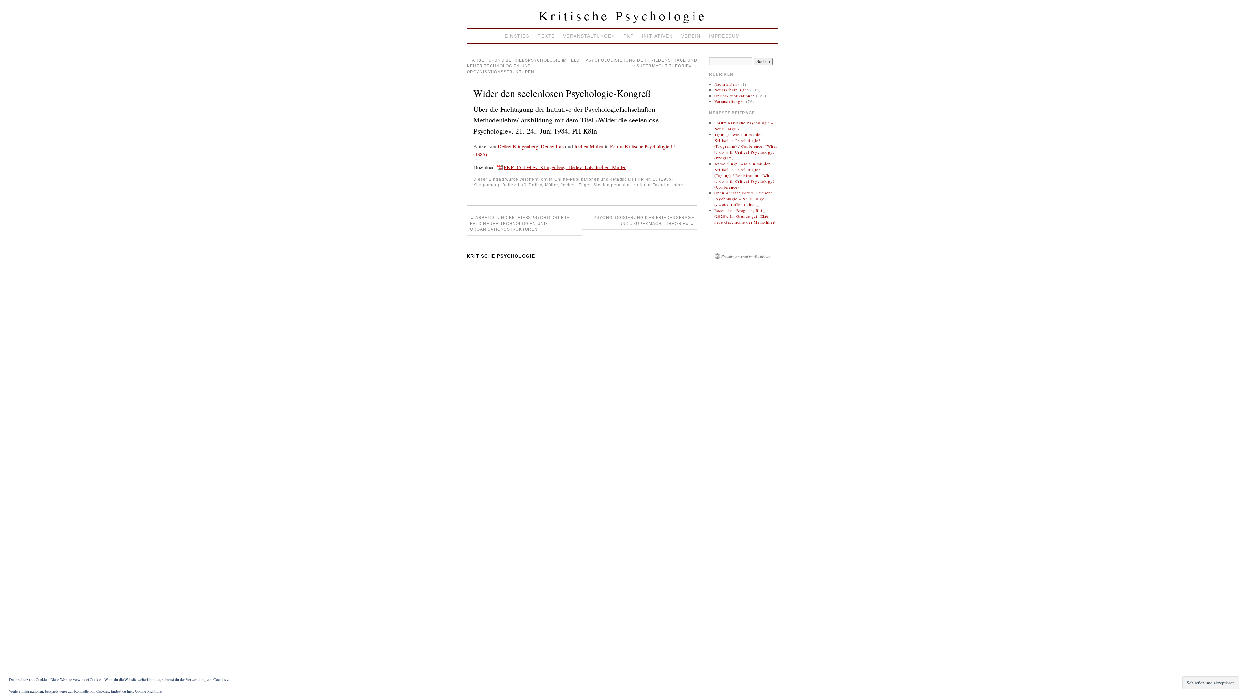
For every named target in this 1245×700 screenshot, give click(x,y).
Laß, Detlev (530, 185)
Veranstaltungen (589, 36)
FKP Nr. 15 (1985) (654, 179)
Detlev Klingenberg (518, 146)
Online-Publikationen (576, 179)
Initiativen (657, 36)
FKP (628, 36)
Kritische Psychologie (623, 15)
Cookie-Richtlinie (148, 691)
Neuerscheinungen (731, 89)
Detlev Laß (552, 146)
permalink (621, 185)
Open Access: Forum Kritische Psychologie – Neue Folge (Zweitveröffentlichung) (743, 198)
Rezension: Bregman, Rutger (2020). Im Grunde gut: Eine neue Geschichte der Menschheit (745, 216)
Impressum (724, 36)
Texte (546, 36)
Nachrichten (725, 84)
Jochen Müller (588, 146)
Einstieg (517, 36)
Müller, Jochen (560, 185)
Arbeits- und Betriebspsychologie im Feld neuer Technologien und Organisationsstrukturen (523, 66)
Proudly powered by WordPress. (746, 256)
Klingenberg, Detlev (494, 185)
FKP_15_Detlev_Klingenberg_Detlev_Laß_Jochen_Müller (565, 167)
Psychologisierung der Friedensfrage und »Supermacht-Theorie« (644, 221)
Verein (691, 36)
